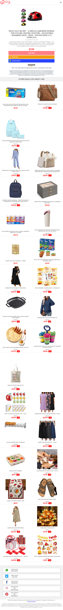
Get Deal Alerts (16, 60)
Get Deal (31, 53)
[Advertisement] (47, 128)
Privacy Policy (31, 601)
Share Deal (13, 57)
